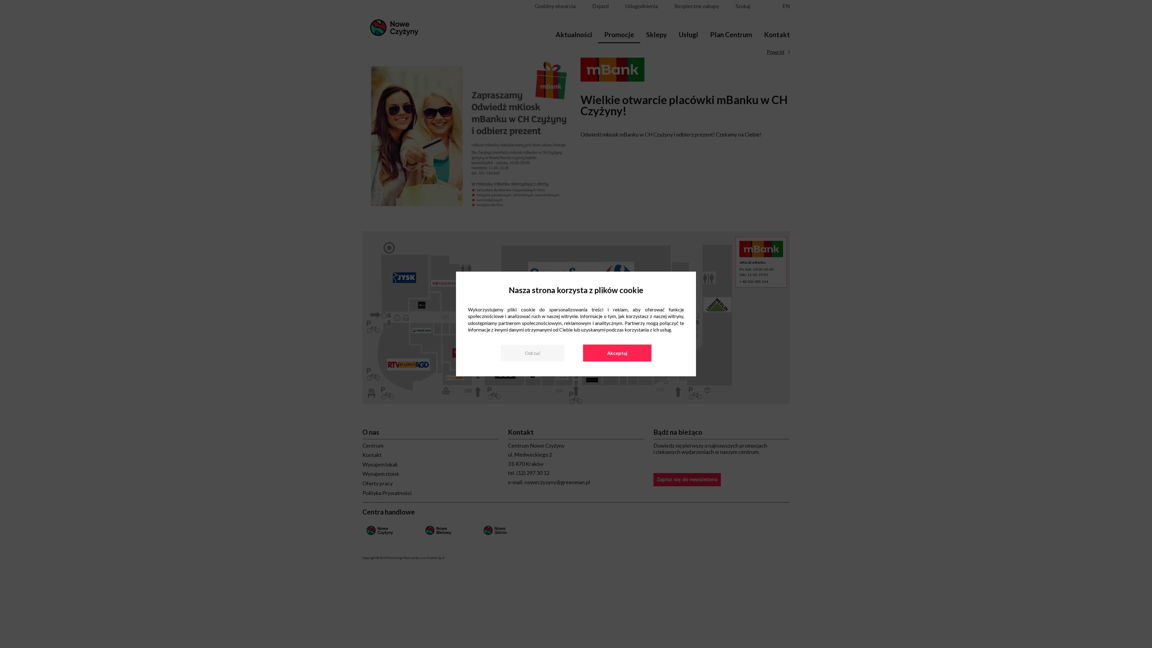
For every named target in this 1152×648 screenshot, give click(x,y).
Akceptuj (617, 353)
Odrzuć (532, 353)
